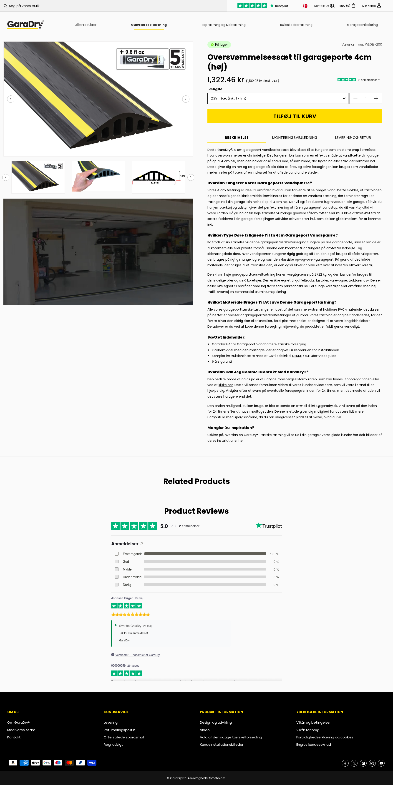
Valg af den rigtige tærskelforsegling (231, 737)
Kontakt (14, 737)
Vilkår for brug (307, 730)
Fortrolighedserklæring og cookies (324, 737)
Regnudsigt (113, 744)
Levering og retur (353, 137)
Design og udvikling (216, 722)
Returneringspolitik (119, 730)
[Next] (185, 99)
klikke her (226, 385)
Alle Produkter (85, 24)
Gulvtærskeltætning (149, 24)
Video (205, 730)
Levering (111, 722)
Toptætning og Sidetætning (223, 24)
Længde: (215, 89)
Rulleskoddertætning (296, 24)
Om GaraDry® (18, 722)
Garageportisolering (362, 24)
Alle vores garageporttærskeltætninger (238, 309)
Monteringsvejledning (294, 137)
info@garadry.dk (324, 406)
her (241, 440)
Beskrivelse (237, 137)
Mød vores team (21, 730)
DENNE (297, 356)
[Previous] (10, 99)
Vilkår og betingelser (313, 722)
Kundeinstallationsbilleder (221, 744)
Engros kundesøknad (313, 744)
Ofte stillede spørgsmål (124, 737)
